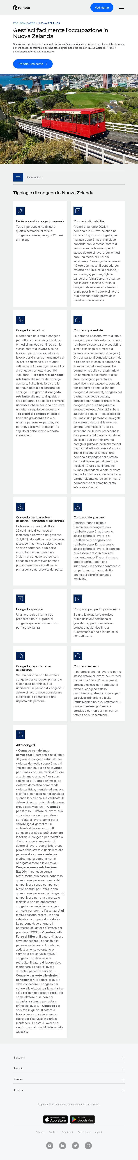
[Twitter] (75, 1145)
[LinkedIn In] (62, 1145)
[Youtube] (49, 1145)
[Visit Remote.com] (21, 7)
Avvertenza (84, 1132)
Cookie (52, 1132)
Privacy (40, 1132)
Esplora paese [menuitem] (24, 23)
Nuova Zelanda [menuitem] (49, 23)
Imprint (98, 1132)
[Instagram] (88, 1145)
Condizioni (67, 1132)
